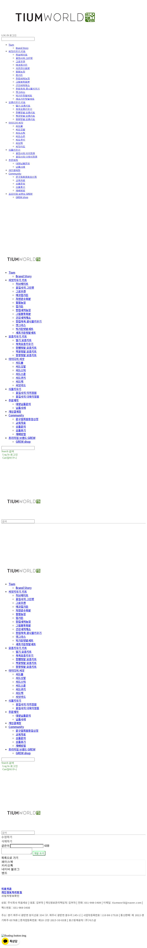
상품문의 (20, 183)
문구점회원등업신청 (26, 176)
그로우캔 (20, 61)
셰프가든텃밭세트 (25, 98)
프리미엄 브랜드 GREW (20, 193)
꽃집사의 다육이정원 (26, 156)
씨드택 (19, 143)
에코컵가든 (21, 64)
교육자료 (20, 180)
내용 (46, 845)
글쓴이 (5, 845)
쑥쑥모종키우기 (24, 109)
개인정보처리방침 (11, 892)
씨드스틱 (20, 132)
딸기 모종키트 (23, 105)
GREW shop (22, 197)
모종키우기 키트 (17, 102)
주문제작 (13, 160)
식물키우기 (14, 149)
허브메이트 (21, 54)
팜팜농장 (20, 71)
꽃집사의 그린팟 (24, 58)
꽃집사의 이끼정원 (25, 153)
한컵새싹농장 (23, 78)
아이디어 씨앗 (16, 122)
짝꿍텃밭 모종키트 (25, 115)
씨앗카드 (20, 146)
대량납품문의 (23, 163)
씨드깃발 (20, 129)
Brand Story (22, 48)
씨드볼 (19, 126)
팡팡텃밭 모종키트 (25, 119)
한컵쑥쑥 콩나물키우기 (28, 88)
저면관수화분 (23, 68)
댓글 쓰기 (39, 853)
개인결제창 (14, 170)
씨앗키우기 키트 (17, 51)
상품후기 (20, 187)
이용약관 (6, 888)
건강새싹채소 (23, 85)
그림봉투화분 (23, 81)
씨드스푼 (20, 136)
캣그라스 (20, 92)
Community (15, 173)
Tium (11, 44)
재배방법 (20, 190)
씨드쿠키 (20, 139)
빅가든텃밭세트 (24, 95)
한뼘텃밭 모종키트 (25, 112)
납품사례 (20, 166)
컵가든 (19, 75)
